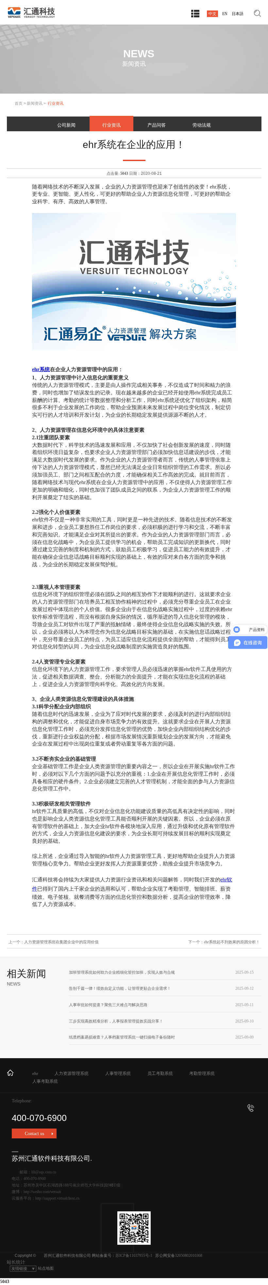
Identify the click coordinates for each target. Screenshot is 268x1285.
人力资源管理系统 (72, 1073)
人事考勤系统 (45, 1081)
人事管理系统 (118, 1073)
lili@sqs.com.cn (43, 1172)
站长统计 (16, 1262)
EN (224, 13)
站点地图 (46, 1268)
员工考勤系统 (160, 1073)
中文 (212, 13)
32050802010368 (188, 1255)
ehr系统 (41, 369)
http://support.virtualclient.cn (57, 1198)
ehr (35, 1073)
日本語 (237, 13)
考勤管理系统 (202, 1073)
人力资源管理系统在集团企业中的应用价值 (61, 942)
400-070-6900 (39, 1118)
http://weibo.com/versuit (42, 1191)
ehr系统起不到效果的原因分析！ (232, 942)
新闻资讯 (34, 103)
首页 (19, 103)
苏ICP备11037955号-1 (133, 1255)
